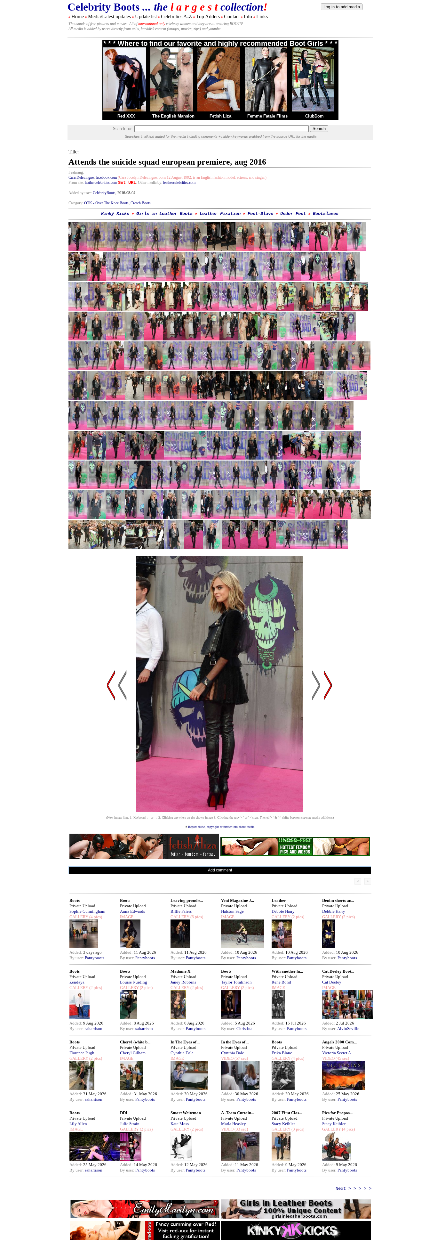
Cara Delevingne (81, 177)
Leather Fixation (220, 213)
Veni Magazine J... (237, 900)
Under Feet (293, 213)
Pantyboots (94, 957)
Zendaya (76, 982)
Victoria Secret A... (338, 1052)
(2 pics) (297, 916)
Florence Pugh (81, 1052)
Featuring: (76, 172)
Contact (232, 16)
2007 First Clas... (287, 1112)
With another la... (287, 971)
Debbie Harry (283, 911)
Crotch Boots (141, 203)
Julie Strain (129, 1123)
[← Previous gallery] (111, 746)
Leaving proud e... (187, 900)
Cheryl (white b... (135, 1042)
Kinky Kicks (115, 213)
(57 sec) (241, 1058)
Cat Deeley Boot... (338, 971)
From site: (76, 182)
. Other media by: (149, 182)
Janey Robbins (183, 982)
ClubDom (314, 116)
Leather (279, 900)
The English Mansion (173, 116)
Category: (76, 203)
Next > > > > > (353, 1188)
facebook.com (106, 177)
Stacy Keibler (283, 1123)
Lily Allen (78, 1123)
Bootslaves (325, 213)
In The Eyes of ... (185, 1042)
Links (262, 16)
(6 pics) (196, 916)
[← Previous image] (122, 746)
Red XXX (126, 116)
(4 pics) (95, 916)
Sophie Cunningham (87, 911)
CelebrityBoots (104, 193)
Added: (76, 952)
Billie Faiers (181, 911)
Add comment (220, 870)
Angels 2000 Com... (339, 1042)
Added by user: (80, 193)
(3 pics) (297, 1129)
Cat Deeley (331, 982)
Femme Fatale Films (267, 116)
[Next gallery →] (328, 746)
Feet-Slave (260, 213)
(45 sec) (342, 1058)
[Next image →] (219, 810)
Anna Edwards (132, 911)
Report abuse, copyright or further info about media (221, 827)
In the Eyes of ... (235, 1042)
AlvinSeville (348, 1028)
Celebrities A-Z (176, 16)
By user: (77, 957)
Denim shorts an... (338, 900)
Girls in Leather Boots (164, 213)
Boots (74, 900)
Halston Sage (232, 911)
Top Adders (208, 16)
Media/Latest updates (109, 16)
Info (248, 16)
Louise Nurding (133, 982)
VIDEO (227, 1058)
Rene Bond (281, 982)
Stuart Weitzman (186, 1112)
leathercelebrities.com (101, 182)
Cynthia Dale (182, 1052)
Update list (146, 16)
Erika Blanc (282, 1052)
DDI (123, 1112)
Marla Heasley (233, 1123)
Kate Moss (180, 1123)
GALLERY (78, 916)
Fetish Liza (220, 116)
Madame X (180, 971)
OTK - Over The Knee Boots (106, 203)
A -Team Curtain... (237, 1112)
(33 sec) (241, 1129)
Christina (244, 1028)
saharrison (93, 1028)
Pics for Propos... (337, 1112)
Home (77, 16)
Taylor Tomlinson (236, 982)
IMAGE (126, 916)
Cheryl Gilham (133, 1052)
